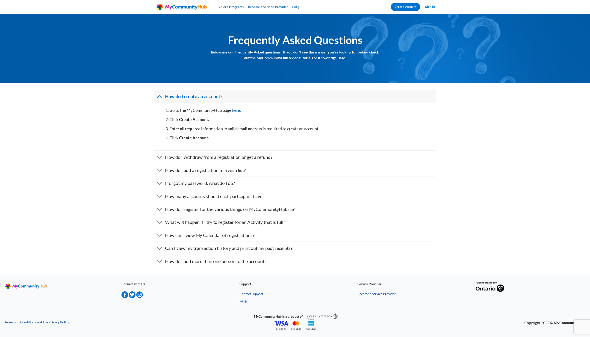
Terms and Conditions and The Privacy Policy (37, 322)
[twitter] (132, 296)
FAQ (295, 7)
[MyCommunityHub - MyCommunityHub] (182, 7)
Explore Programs (230, 7)
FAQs (243, 301)
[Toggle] (159, 96)
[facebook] (124, 296)
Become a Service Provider (268, 7)
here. (237, 110)
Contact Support (251, 294)
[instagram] (139, 296)
